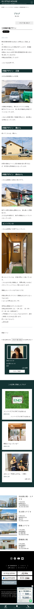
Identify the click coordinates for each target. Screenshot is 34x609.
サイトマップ (21, 567)
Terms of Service (13, 593)
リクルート (23, 565)
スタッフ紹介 (17, 371)
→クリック (5, 321)
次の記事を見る (27, 339)
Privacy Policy (4, 593)
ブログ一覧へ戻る (24, 23)
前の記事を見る (7, 339)
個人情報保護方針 (12, 565)
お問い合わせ (11, 567)
